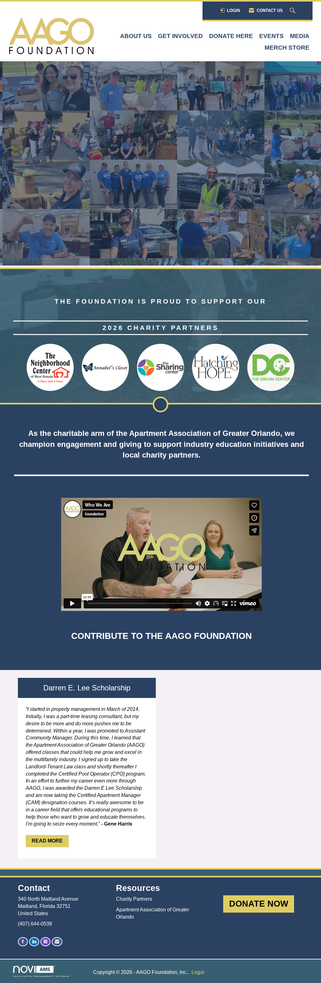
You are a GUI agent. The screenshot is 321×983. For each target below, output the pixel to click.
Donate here (231, 36)
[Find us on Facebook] (23, 941)
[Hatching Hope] (216, 367)
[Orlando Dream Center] (271, 367)
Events (271, 36)
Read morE (47, 840)
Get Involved (180, 36)
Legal (198, 972)
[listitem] (160, 164)
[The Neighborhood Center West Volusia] (50, 367)
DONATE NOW (258, 904)
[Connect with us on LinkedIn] (34, 941)
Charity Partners (134, 899)
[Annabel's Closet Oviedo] (105, 367)
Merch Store (287, 47)
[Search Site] (293, 11)
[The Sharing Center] (160, 367)
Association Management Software (41, 976)
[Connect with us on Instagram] (45, 941)
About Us (136, 36)
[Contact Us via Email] (57, 941)
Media (299, 36)
